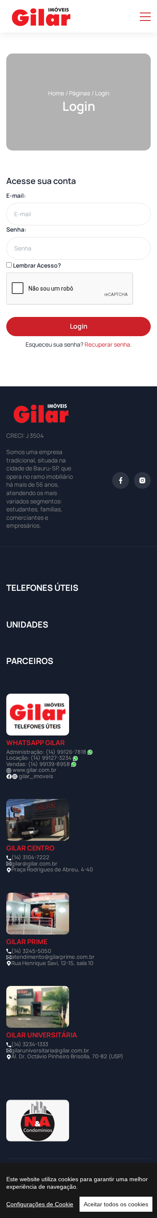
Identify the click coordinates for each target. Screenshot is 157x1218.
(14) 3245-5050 (31, 951)
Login (79, 326)
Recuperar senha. (108, 344)
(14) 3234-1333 (29, 1044)
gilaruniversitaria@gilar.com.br (50, 1050)
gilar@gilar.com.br (34, 863)
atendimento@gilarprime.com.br (53, 957)
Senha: (16, 229)
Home (56, 93)
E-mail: (16, 195)
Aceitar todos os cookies (116, 1204)
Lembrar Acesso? (36, 265)
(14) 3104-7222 (30, 857)
